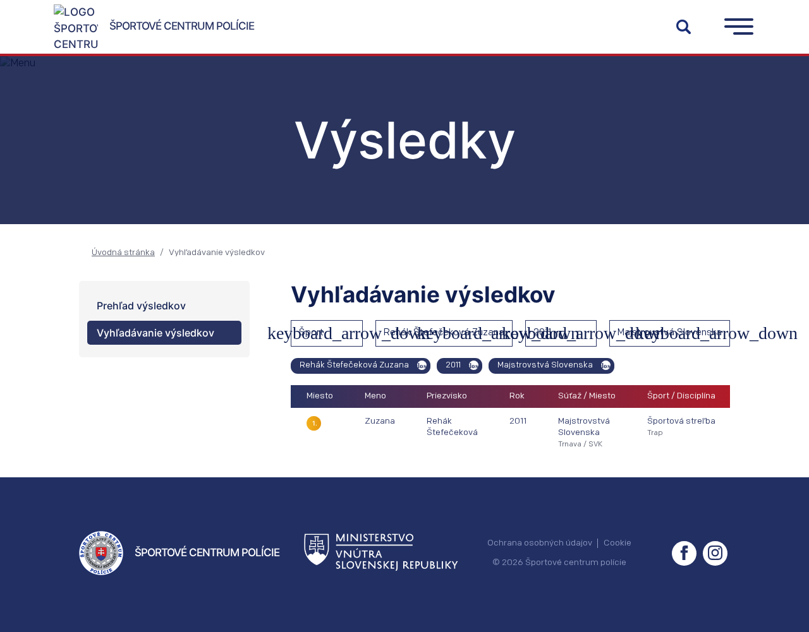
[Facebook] (684, 553)
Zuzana (380, 421)
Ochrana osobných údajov (539, 543)
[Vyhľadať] (683, 26)
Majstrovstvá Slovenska (669, 333)
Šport (311, 333)
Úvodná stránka (123, 253)
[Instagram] (715, 553)
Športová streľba (681, 421)
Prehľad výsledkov (141, 305)
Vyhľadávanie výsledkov (155, 332)
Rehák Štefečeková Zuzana (444, 333)
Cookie (617, 543)
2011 (542, 333)
